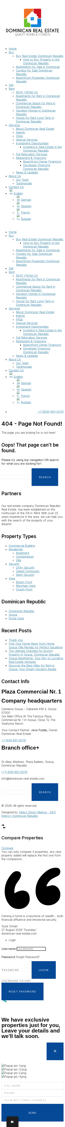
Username (8, 949)
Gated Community (28, 571)
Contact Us (16, 187)
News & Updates (27, 172)
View (12, 578)
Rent (12, 88)
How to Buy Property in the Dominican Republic (41, 61)
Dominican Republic (21, 611)
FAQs (19, 136)
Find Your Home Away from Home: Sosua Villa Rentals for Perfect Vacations (36, 645)
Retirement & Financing (31, 158)
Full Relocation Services (31, 154)
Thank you (16, 640)
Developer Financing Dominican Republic (36, 167)
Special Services (27, 139)
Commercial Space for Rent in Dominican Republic (35, 105)
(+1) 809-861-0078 (14, 772)
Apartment (22, 553)
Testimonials (24, 183)
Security (14, 564)
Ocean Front (24, 589)
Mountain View (26, 586)
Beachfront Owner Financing (42, 161)
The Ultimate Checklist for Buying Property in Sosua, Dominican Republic (34, 652)
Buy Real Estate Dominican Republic (40, 56)
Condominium (25, 556)
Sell (11, 85)
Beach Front (24, 582)
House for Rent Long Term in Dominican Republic (35, 119)
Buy (11, 52)
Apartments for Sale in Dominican (38, 67)
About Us (15, 176)
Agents (20, 132)
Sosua (13, 614)
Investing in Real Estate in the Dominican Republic (42, 148)
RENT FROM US (27, 92)
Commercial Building (22, 545)
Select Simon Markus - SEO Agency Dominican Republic (28, 814)
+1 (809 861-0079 (13, 740)
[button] (32, 225)
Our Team (22, 180)
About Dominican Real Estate (35, 129)
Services (14, 125)
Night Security (25, 575)
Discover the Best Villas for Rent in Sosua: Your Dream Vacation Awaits (32, 667)
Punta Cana (16, 618)
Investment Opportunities (32, 143)
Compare (7, 848)
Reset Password (22, 991)
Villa (18, 560)
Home (13, 48)
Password (8, 957)
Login (44, 970)
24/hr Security (25, 567)
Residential (16, 549)
